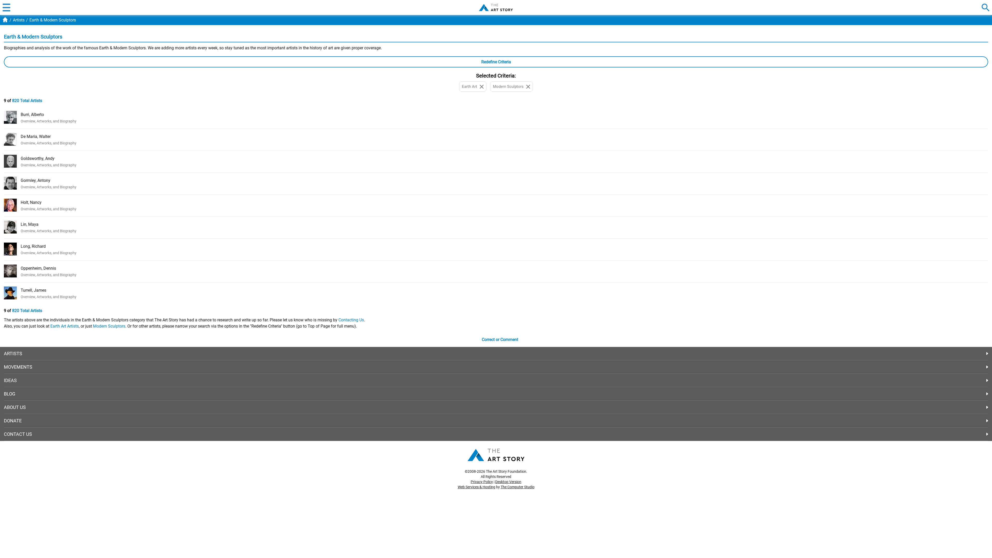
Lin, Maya (29, 224)
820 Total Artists (27, 100)
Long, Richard (33, 246)
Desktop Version (508, 482)
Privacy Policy (482, 482)
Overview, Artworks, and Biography (48, 121)
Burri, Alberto (32, 114)
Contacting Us (351, 319)
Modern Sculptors (109, 326)
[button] (6, 7)
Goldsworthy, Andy (38, 158)
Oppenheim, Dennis (38, 268)
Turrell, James (33, 290)
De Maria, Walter (36, 136)
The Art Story (496, 7)
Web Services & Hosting (476, 487)
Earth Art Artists (64, 326)
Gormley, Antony (35, 180)
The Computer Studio (517, 487)
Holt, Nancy (31, 202)
